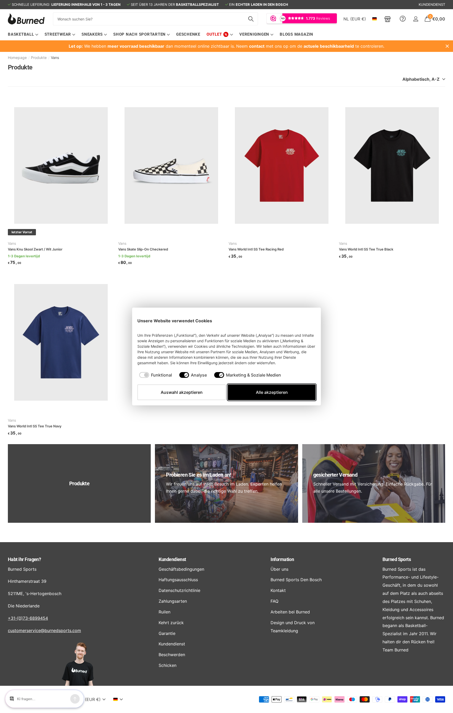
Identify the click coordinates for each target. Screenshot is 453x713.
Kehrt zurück (171, 622)
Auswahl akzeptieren (182, 392)
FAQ (274, 601)
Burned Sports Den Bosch (296, 579)
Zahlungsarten (173, 601)
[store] (387, 19)
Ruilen (164, 611)
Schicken (167, 665)
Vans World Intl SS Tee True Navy (34, 426)
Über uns (279, 569)
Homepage (17, 57)
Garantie (167, 633)
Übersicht (303, 320)
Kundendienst (172, 559)
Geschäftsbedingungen (181, 569)
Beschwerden (172, 654)
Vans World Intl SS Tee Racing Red (256, 249)
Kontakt (278, 590)
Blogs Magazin (296, 34)
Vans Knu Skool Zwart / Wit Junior (35, 249)
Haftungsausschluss (178, 579)
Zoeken (251, 18)
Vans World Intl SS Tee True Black (366, 249)
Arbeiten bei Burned (290, 611)
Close (447, 46)
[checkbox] (155, 375)
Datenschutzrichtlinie (179, 590)
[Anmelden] (415, 19)
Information (282, 559)
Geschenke (188, 34)
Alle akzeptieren (272, 392)
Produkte (39, 57)
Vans (12, 243)
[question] (402, 19)
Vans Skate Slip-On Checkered (143, 249)
